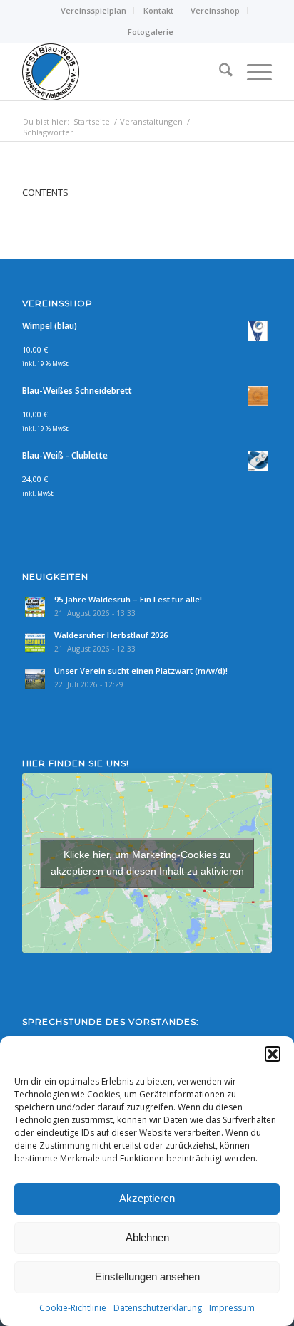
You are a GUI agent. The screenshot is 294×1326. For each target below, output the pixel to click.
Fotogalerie (150, 31)
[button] (272, 1054)
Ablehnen (147, 1237)
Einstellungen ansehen (147, 1276)
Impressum (232, 1308)
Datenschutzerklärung (157, 1308)
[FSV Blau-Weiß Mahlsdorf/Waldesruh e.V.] (122, 71)
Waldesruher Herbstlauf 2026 (111, 635)
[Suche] (219, 71)
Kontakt (158, 10)
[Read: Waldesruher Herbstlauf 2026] (35, 643)
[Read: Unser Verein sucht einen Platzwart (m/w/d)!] (35, 678)
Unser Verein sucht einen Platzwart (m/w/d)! (141, 670)
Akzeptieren (147, 1198)
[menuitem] (94, 10)
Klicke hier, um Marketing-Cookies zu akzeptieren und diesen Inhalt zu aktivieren (147, 863)
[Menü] (252, 71)
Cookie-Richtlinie (72, 1308)
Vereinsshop (215, 10)
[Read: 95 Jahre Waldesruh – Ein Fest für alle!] (35, 607)
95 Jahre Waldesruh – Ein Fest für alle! (128, 599)
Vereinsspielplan (93, 10)
